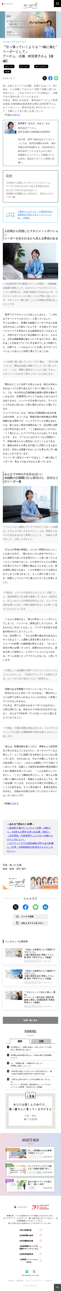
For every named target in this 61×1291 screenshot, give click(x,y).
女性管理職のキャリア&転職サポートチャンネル (28, 1247)
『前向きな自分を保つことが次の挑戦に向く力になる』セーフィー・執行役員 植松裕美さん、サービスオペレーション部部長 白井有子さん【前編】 (31, 1083)
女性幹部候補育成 (26, 1254)
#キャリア (9, 66)
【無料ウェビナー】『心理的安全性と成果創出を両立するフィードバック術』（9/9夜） (35, 214)
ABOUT (12, 1280)
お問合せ (48, 1280)
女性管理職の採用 (26, 1235)
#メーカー (24, 66)
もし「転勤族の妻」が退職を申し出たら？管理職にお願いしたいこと (27, 1064)
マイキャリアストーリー (14, 41)
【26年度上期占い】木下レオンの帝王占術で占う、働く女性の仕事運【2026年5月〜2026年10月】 (31, 1072)
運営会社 (20, 1280)
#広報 (7, 71)
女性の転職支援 (25, 1230)
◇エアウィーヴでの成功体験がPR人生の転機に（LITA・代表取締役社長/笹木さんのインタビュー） (30, 846)
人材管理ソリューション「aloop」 (28, 1260)
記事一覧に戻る (30, 1020)
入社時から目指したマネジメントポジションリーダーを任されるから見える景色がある (28, 184)
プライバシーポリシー (35, 1280)
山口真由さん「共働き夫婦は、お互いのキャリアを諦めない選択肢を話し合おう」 (31, 1048)
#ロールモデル (41, 66)
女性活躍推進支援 (26, 1240)
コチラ (15, 803)
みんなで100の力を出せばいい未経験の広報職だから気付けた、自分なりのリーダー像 (30, 193)
